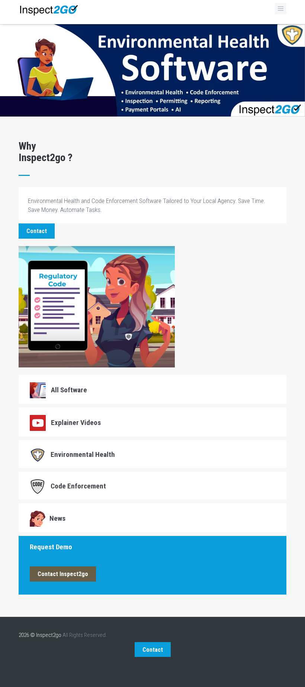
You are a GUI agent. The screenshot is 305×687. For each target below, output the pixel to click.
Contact (36, 231)
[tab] (152, 389)
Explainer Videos (75, 422)
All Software (68, 390)
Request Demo (51, 547)
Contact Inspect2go (63, 574)
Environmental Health (82, 454)
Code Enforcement (77, 486)
